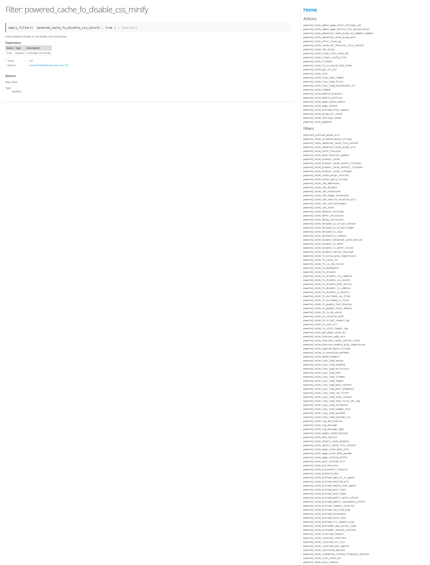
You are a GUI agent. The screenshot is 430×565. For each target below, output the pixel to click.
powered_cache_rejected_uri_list (324, 542)
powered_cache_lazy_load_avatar (323, 360)
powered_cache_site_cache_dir (322, 558)
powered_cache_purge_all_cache (322, 113)
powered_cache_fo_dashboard (320, 268)
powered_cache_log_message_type (323, 429)
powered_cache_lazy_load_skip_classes (327, 397)
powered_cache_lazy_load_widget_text (326, 409)
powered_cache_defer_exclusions (323, 215)
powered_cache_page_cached (320, 105)
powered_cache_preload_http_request (326, 109)
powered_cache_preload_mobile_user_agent (329, 485)
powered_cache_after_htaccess (322, 151)
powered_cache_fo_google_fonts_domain (327, 308)
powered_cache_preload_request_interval (328, 505)
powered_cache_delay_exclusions (323, 219)
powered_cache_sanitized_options (324, 550)
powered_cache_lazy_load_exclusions (326, 368)
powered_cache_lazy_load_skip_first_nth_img (331, 401)
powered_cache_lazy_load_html (322, 372)
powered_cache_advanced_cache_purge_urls (329, 147)
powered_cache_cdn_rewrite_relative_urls (329, 199)
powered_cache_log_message (320, 425)
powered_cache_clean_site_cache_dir (326, 53)
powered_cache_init (315, 73)
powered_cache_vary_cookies (320, 562)
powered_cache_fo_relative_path (323, 316)
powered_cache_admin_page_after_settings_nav (332, 25)
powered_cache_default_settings (323, 211)
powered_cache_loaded (316, 89)
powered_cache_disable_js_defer (323, 243)
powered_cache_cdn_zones (318, 207)
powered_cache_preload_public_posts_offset (330, 497)
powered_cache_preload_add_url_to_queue (328, 477)
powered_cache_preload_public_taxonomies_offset (334, 501)
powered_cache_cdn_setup (318, 49)
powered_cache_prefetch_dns (320, 473)
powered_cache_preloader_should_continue (329, 530)
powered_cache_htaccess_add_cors (324, 336)
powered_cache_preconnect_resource (325, 469)
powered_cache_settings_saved (322, 118)
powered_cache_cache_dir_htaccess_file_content (333, 45)
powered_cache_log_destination (322, 421)
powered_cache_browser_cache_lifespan (327, 171)
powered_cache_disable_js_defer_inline (328, 247)
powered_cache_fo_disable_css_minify (326, 280)
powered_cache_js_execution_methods (326, 352)
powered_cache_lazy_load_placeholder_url (329, 85)
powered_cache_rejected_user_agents (326, 546)
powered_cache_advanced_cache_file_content (330, 143)
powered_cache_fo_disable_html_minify (327, 284)
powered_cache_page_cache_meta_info (326, 449)
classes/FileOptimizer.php (43, 65)
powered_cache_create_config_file (324, 57)
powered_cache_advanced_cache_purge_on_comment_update (338, 33)
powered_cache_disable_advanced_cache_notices (332, 239)
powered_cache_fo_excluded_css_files (326, 296)
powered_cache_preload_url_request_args (328, 522)
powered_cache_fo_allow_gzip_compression (329, 256)
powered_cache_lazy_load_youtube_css (326, 417)
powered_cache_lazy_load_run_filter (326, 393)
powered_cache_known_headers (321, 356)
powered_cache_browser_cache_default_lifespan (332, 167)
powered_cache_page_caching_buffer (325, 457)
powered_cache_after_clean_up (322, 41)
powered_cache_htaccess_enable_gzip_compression (334, 344)
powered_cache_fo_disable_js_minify (326, 292)
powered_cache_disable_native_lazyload (328, 252)
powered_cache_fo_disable (319, 272)
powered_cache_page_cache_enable (324, 101)
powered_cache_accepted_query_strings (327, 139)
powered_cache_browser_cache (321, 159)
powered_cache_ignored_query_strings (326, 348)
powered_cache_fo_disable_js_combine (326, 288)
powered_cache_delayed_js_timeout (324, 235)
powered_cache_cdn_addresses (321, 183)
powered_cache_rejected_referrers (324, 538)
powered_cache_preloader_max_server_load (329, 526)
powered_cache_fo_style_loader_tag (325, 328)
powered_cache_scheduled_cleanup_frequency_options (336, 554)
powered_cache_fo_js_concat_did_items (327, 65)
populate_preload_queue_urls (321, 135)
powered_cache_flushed (317, 61)
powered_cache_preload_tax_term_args (326, 509)
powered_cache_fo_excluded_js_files (326, 300)
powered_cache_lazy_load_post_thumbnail (328, 389)
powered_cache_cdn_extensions (322, 191)
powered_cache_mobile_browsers (322, 93)
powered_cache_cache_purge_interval (326, 175)
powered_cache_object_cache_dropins (326, 441)
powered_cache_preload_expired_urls (326, 481)
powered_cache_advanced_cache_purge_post (329, 37)
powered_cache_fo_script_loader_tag (326, 320)
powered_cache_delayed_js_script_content (329, 223)
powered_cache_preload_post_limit (324, 489)
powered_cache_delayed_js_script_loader (328, 227)
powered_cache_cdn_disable (320, 187)
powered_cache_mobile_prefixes (322, 97)
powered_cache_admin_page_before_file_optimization (336, 29)
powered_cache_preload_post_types (324, 493)
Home (310, 9)
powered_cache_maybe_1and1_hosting (325, 433)
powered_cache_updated (317, 122)
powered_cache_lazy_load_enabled (324, 364)
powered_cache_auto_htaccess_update (326, 155)
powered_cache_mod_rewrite (320, 437)
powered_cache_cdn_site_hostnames (324, 203)
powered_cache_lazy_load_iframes (324, 376)
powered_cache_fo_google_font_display (327, 304)
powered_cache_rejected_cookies (323, 534)
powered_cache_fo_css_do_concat (323, 264)
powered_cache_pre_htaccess (320, 465)
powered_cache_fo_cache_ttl (320, 260)
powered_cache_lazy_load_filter (323, 81)
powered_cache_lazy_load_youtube (324, 413)
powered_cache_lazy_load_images (323, 380)
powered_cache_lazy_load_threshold (325, 405)
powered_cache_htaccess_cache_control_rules (331, 340)
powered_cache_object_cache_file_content (329, 445)
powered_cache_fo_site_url (320, 324)
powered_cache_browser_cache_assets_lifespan (332, 163)
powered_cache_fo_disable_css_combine (327, 276)
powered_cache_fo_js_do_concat (322, 312)
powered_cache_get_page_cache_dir (324, 332)
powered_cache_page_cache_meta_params (327, 453)
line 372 (64, 65)
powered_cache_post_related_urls (324, 461)
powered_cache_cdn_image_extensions (326, 195)
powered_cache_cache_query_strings (325, 179)
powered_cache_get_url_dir (320, 69)
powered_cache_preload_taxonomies (324, 513)
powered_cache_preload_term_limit (324, 517)
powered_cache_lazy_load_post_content (327, 384)
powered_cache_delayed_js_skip (322, 231)
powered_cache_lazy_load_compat (323, 77)
